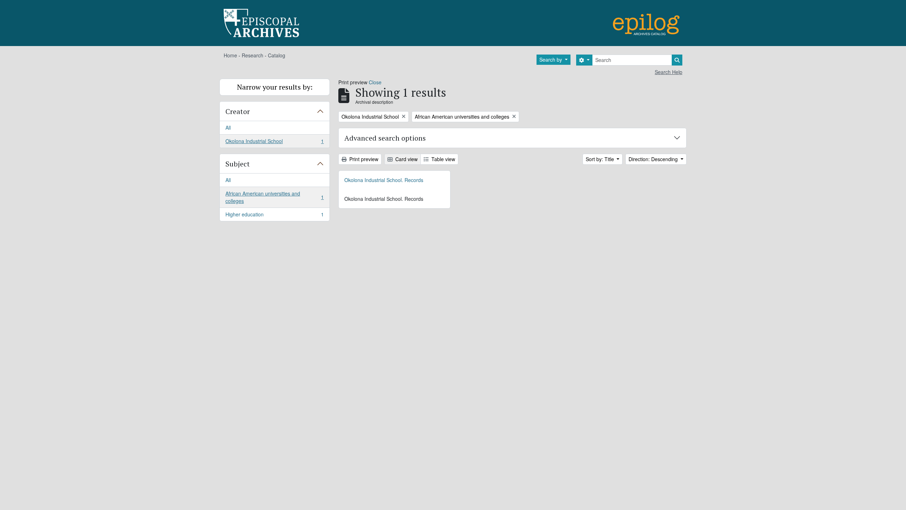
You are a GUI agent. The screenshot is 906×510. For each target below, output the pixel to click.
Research (252, 55)
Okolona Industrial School (274, 142)
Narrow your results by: (274, 87)
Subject (237, 164)
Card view (406, 159)
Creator (237, 111)
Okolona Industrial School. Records (383, 179)
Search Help (668, 71)
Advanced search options (385, 138)
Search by (551, 59)
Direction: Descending (654, 159)
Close (375, 82)
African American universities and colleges (274, 197)
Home (230, 55)
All (228, 127)
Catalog (276, 55)
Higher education (274, 216)
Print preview (363, 159)
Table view (442, 159)
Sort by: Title (600, 159)
